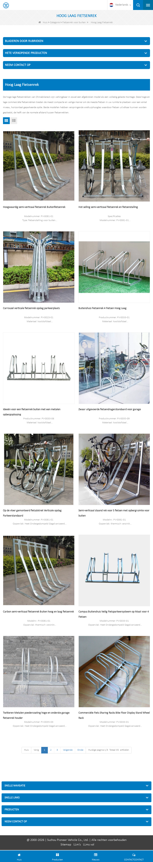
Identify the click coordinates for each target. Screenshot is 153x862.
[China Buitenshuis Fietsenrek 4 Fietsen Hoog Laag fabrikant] (114, 267)
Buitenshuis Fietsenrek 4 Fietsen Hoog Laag (102, 308)
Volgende (68, 750)
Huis (45, 22)
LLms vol (88, 844)
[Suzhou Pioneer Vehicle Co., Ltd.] (6, 5)
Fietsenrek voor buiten (74, 22)
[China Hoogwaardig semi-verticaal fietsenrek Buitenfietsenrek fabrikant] (38, 165)
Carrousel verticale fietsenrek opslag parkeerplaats (31, 308)
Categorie (55, 22)
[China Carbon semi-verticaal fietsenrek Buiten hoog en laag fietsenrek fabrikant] (38, 570)
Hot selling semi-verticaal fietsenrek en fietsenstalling (108, 207)
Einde (80, 750)
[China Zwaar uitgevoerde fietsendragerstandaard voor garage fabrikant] (114, 368)
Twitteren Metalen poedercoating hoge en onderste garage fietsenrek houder (36, 715)
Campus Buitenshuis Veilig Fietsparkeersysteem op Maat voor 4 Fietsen (113, 614)
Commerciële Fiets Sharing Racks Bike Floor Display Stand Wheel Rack (114, 715)
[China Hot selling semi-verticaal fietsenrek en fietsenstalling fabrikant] (114, 165)
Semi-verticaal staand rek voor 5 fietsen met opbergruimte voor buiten (113, 513)
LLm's (77, 844)
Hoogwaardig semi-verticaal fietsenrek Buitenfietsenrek (34, 207)
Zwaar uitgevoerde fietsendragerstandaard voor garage (109, 409)
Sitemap (66, 844)
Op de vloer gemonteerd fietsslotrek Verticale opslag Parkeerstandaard (32, 513)
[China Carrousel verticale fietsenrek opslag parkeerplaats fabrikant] (38, 267)
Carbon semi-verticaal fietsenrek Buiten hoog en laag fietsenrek (38, 611)
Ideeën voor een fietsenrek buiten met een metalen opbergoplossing (31, 412)
